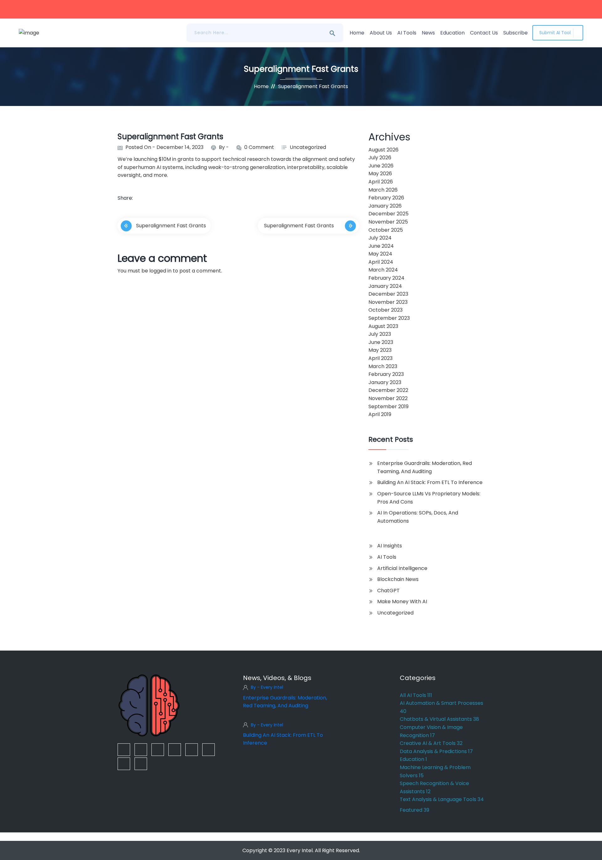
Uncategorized (308, 147)
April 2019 (379, 414)
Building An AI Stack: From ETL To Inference (430, 482)
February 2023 (386, 374)
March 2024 (383, 269)
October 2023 (385, 310)
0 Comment (259, 147)
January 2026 (385, 205)
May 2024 (380, 253)
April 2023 (380, 358)
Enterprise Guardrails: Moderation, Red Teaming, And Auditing (424, 467)
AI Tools (406, 32)
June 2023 (380, 342)
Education (452, 32)
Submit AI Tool (555, 32)
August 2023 (383, 326)
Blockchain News (398, 579)
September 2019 (388, 406)
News (428, 32)
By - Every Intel (267, 687)
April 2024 (380, 262)
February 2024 (386, 278)
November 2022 (388, 398)
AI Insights (389, 545)
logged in (160, 270)
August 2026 (383, 149)
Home (357, 32)
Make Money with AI (402, 601)
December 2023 (388, 294)
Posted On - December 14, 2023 (164, 147)
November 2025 (388, 221)
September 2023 (389, 318)
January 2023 (384, 382)
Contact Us (484, 32)
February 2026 (386, 197)
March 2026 (383, 189)
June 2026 (380, 165)
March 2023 (382, 366)
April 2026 (380, 181)
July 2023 (379, 334)
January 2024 (385, 286)
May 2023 (380, 350)
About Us (381, 32)
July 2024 (380, 237)
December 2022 (388, 390)
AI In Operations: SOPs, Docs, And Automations (417, 517)
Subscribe (515, 32)
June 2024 (381, 246)
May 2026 (380, 173)
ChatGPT (388, 590)
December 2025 (388, 213)
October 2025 (385, 230)
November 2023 (388, 302)
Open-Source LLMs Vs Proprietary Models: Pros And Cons (428, 497)
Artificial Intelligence (402, 568)
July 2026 (379, 157)
